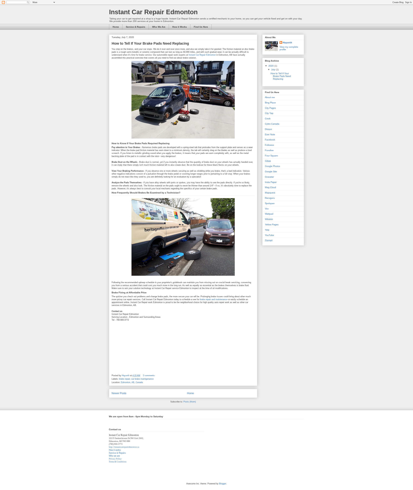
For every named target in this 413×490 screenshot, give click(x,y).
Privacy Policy (115, 459)
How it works (115, 450)
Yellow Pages (271, 224)
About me (270, 97)
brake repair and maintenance (213, 299)
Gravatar (269, 177)
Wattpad (269, 214)
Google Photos (272, 166)
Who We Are (158, 27)
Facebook (270, 139)
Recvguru (270, 198)
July (273, 69)
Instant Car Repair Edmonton (153, 12)
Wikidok (269, 219)
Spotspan (270, 203)
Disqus (268, 129)
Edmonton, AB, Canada (132, 382)
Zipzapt (268, 240)
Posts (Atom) (189, 401)
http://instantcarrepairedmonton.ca (124, 447)
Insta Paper (271, 182)
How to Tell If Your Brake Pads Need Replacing (150, 43)
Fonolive (269, 150)
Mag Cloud (270, 187)
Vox (267, 208)
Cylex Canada (272, 123)
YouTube (269, 235)
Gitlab (268, 161)
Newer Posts (119, 393)
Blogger (222, 483)
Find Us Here (201, 27)
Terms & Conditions (117, 461)
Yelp (267, 230)
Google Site (271, 171)
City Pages (270, 108)
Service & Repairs (135, 27)
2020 (271, 65)
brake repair (124, 379)
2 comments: (149, 375)
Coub (267, 118)
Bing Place (270, 102)
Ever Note (270, 134)
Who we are (114, 456)
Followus (269, 145)
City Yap (269, 113)
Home (116, 27)
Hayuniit (287, 42)
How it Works (179, 27)
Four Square (271, 155)
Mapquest (270, 192)
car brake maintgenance (142, 379)
